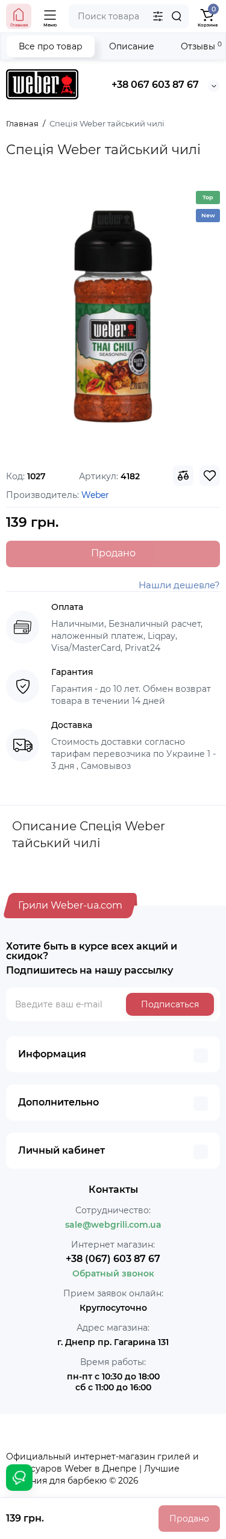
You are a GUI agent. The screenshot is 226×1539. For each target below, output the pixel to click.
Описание (131, 46)
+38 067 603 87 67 (155, 84)
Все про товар (51, 46)
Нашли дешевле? (179, 585)
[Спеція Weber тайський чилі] (113, 316)
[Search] (176, 16)
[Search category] (158, 16)
